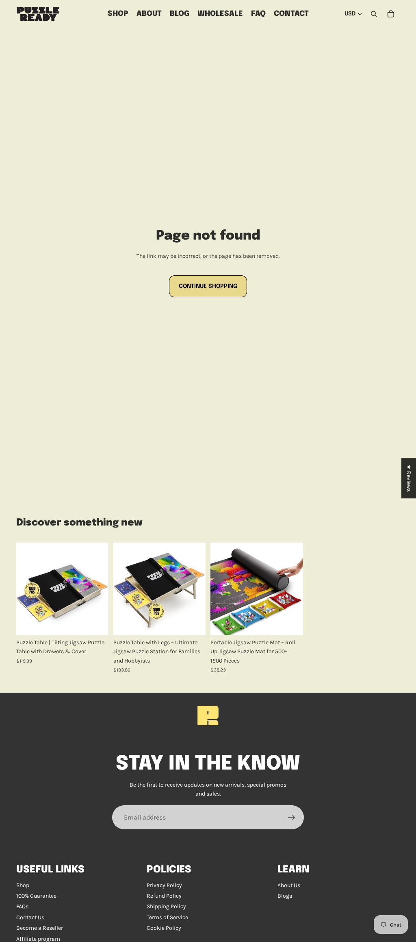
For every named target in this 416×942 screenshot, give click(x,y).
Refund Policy (164, 895)
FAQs (22, 906)
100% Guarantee (36, 895)
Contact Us (30, 917)
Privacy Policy (164, 885)
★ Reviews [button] (408, 478)
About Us (288, 885)
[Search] (374, 14)
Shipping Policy (166, 906)
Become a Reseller (39, 928)
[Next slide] (99, 589)
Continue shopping (208, 286)
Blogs (284, 895)
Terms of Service (167, 917)
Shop (22, 885)
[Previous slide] (25, 589)
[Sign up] (291, 817)
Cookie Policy (164, 928)
